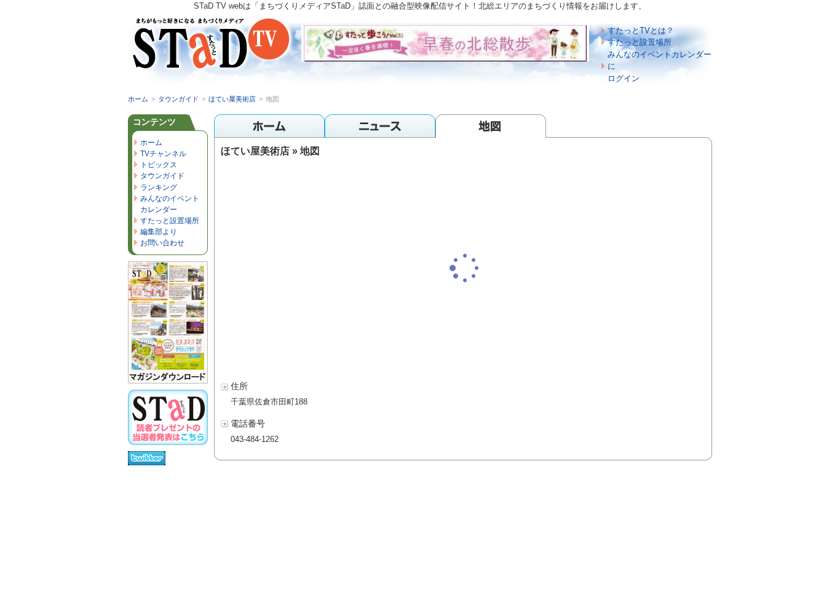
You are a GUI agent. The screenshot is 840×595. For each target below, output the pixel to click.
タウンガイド (178, 99)
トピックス (158, 164)
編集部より (158, 231)
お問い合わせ (162, 242)
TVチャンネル (163, 153)
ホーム (138, 99)
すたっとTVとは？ (641, 30)
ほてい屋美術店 (232, 99)
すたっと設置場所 (640, 42)
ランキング (158, 187)
